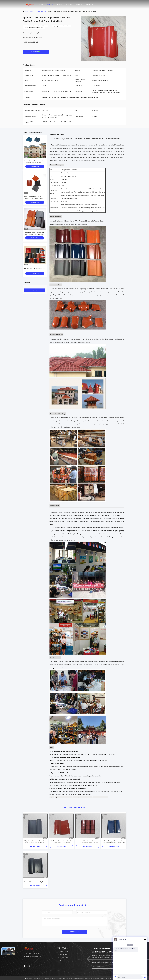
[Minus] (145, 939)
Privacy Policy (28, 978)
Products (50, 4)
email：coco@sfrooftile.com (33, 956)
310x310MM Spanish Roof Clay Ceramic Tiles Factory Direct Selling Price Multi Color (33, 198)
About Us (79, 4)
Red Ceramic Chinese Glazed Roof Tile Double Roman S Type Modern (61, 841)
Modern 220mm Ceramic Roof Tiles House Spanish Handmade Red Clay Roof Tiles (88, 842)
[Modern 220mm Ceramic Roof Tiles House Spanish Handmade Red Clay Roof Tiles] (87, 826)
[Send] (144, 977)
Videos (59, 4)
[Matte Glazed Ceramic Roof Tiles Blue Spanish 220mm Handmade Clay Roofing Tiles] (35, 865)
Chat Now (34, 51)
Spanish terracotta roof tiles (64, 797)
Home (41, 4)
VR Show (68, 4)
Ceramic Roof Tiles (41, 11)
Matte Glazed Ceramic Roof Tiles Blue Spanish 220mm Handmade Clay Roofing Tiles (35, 881)
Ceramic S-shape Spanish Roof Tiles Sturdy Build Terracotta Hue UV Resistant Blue (34, 162)
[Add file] (115, 977)
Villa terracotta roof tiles (101, 797)
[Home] (29, 4)
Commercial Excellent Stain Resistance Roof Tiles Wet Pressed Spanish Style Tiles (34, 234)
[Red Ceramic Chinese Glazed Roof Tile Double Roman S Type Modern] (61, 826)
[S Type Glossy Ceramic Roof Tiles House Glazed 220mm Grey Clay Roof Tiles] (35, 826)
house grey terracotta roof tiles (83, 797)
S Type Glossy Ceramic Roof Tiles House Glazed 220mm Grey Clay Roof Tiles (35, 841)
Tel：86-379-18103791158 (32, 953)
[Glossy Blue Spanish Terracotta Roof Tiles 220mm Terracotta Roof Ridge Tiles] (113, 826)
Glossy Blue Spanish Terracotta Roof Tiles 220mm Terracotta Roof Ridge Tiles (114, 841)
